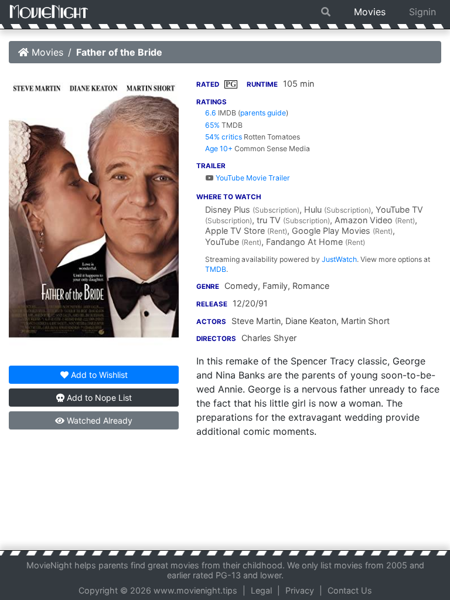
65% (212, 125)
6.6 (210, 112)
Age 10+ (219, 148)
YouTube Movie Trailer (252, 177)
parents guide (263, 112)
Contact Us (350, 590)
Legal (261, 590)
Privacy (299, 590)
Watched (98, 420)
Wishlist (99, 375)
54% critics (223, 136)
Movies (370, 12)
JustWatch (339, 259)
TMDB (215, 269)
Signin (422, 12)
